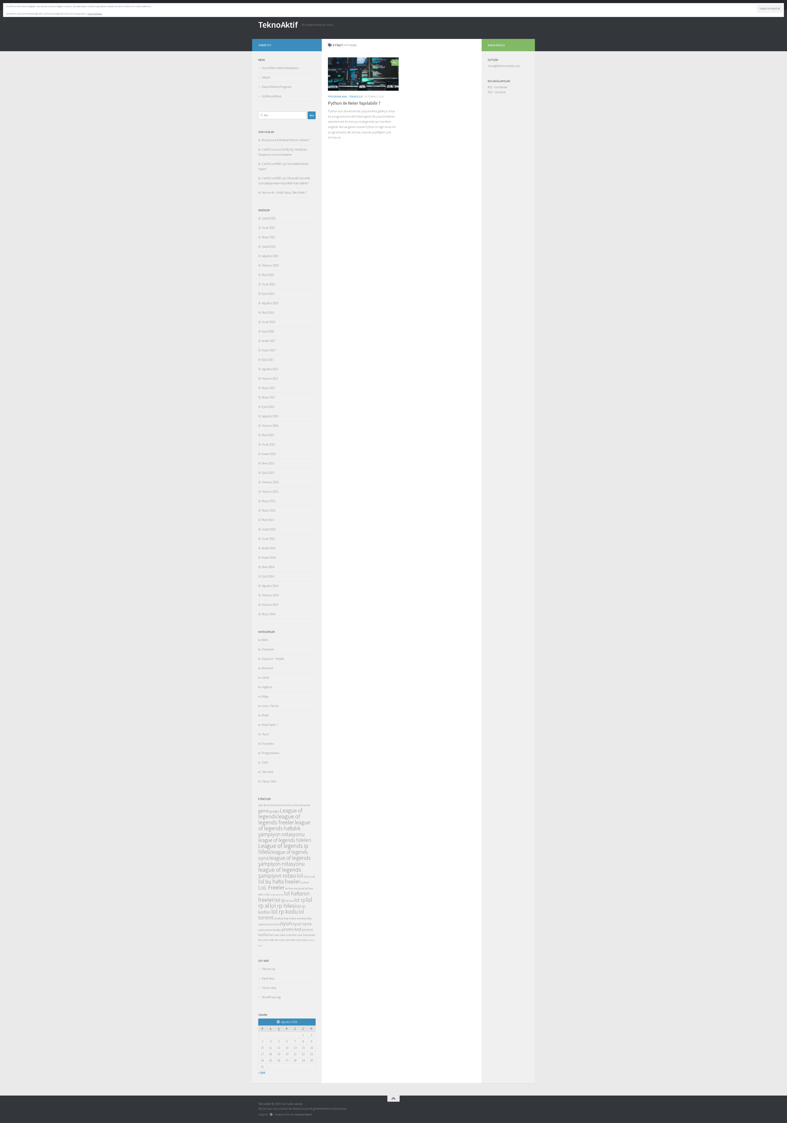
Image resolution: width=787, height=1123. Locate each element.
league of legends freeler (279, 819)
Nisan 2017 (268, 397)
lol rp (299, 900)
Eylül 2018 (268, 331)
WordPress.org (271, 997)
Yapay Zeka (269, 781)
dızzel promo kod (281, 805)
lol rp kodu (284, 911)
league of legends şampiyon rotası (279, 872)
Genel (265, 677)
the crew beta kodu (303, 935)
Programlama (337, 96)
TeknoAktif (278, 24)
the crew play (299, 940)
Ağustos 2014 (270, 586)
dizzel (266, 805)
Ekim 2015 (268, 463)
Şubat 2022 (269, 218)
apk (260, 805)
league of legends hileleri (284, 840)
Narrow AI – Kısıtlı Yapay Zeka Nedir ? (284, 192)
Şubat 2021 (269, 246)
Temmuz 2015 (270, 482)
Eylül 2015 (268, 473)
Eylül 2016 (268, 407)
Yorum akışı (269, 988)
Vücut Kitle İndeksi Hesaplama (280, 68)
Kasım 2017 (269, 350)
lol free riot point (294, 888)
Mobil (265, 715)
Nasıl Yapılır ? (270, 725)
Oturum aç (268, 969)
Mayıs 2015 (268, 501)
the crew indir (266, 940)
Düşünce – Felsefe (273, 659)
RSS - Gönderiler (497, 87)
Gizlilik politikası (271, 96)
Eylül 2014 (268, 576)
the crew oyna (283, 940)
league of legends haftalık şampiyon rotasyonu (284, 828)
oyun (286, 923)
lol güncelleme (276, 894)
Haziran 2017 (270, 378)
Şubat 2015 (269, 529)
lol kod (289, 901)
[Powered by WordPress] (271, 1114)
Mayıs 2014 (268, 614)
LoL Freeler (271, 887)
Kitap (265, 696)
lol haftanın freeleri (284, 896)
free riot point (302, 805)
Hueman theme (303, 1114)
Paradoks (268, 743)
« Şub (261, 1072)
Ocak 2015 (268, 539)
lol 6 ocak (309, 876)
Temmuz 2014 (270, 595)
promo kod (291, 929)
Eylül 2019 (268, 294)
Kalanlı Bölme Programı (276, 87)
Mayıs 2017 (268, 388)
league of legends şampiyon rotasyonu (284, 860)
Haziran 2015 (270, 491)
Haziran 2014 (270, 605)
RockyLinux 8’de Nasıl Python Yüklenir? (286, 140)
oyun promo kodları (269, 930)
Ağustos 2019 (270, 303)
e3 (293, 805)
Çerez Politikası (95, 13)
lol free (305, 882)
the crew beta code (280, 935)
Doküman (268, 649)
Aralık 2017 (268, 341)
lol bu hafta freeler (279, 881)
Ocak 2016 (268, 444)
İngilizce (267, 687)
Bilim (265, 640)
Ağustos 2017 (270, 369)
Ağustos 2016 (270, 416)
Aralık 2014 (268, 548)
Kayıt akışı (268, 978)
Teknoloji (356, 96)
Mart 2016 (268, 435)
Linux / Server (270, 706)
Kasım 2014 (269, 557)
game (263, 811)
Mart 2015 (268, 520)
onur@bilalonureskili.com (504, 66)
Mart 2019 (268, 312)
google (274, 811)
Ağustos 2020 (270, 256)
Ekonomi (267, 668)
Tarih (265, 762)
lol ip (280, 900)
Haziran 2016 (270, 426)
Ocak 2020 (268, 284)
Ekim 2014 (268, 567)
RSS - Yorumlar (497, 92)
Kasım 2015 (269, 454)
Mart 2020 (268, 275)
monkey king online (285, 918)
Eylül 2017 (268, 360)
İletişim (266, 77)
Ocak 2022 (268, 228)
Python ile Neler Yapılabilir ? (354, 103)
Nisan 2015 (268, 510)
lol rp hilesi (283, 905)
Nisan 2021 (268, 237)
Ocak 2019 (268, 322)
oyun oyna (302, 924)
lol (300, 875)
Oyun (265, 734)
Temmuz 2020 (270, 265)
